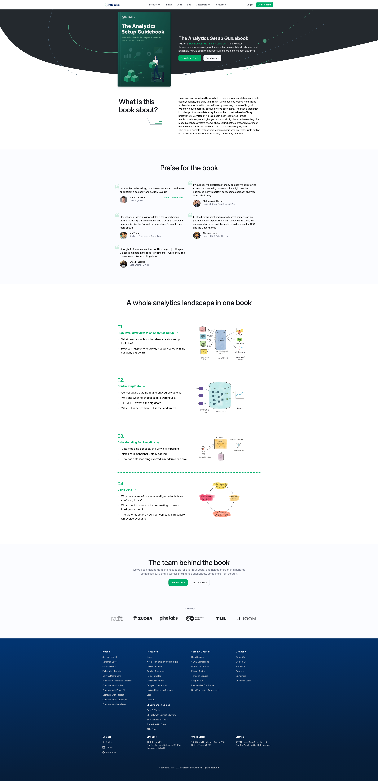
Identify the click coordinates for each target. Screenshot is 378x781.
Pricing (168, 4)
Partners (151, 699)
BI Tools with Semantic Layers (161, 715)
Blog (189, 4)
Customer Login (243, 680)
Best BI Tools (153, 710)
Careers (240, 671)
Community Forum (155, 680)
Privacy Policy (198, 671)
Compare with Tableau (113, 695)
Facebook (111, 752)
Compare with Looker (112, 685)
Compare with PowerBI (113, 690)
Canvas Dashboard (111, 676)
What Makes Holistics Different (117, 680)
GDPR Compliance (200, 666)
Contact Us (241, 661)
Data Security (197, 657)
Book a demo (264, 4)
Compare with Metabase (114, 704)
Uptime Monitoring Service (160, 690)
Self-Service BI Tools (157, 719)
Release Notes (154, 676)
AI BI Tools (152, 729)
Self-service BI (109, 657)
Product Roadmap (155, 671)
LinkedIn (110, 747)
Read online (212, 58)
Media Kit (240, 666)
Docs (179, 4)
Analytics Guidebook (157, 685)
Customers (201, 4)
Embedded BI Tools (156, 724)
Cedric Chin (221, 43)
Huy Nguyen (196, 43)
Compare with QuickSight (114, 699)
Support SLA (197, 680)
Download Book (190, 58)
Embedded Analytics (112, 671)
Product (153, 4)
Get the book (178, 582)
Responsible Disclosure (202, 685)
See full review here (173, 197)
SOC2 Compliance (200, 661)
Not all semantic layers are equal (163, 661)
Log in (250, 4)
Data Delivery (109, 666)
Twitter (109, 742)
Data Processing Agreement (205, 690)
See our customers (189, 618)
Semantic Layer (109, 661)
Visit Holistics (200, 582)
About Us (240, 657)
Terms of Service (199, 676)
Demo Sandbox (154, 666)
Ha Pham (209, 43)
